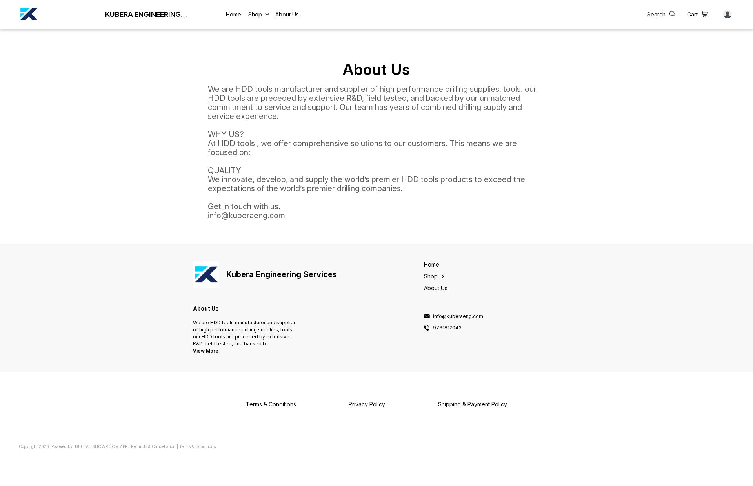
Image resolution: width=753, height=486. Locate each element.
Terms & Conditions (197, 446)
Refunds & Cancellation (153, 446)
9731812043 (447, 328)
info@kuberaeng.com (458, 316)
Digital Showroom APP (101, 446)
